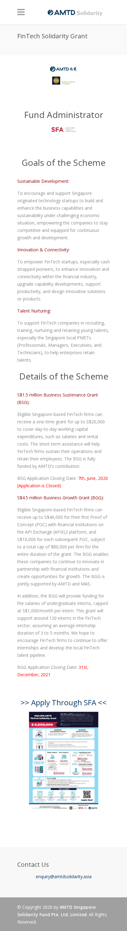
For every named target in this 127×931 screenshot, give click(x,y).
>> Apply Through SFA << (64, 702)
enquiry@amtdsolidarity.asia (64, 876)
